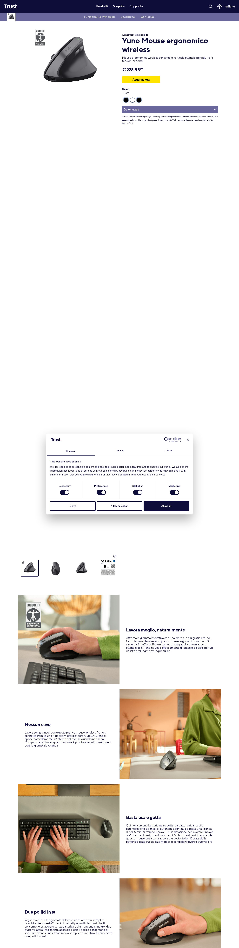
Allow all (166, 506)
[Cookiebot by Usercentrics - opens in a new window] (166, 439)
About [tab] (168, 450)
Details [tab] (120, 450)
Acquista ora (141, 80)
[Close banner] (188, 440)
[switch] (101, 492)
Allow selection (119, 506)
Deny (73, 506)
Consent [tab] (71, 451)
